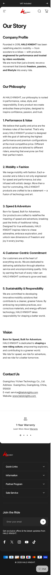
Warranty (34, 429)
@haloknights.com (28, 392)
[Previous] (4, 3)
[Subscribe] (41, 540)
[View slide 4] (30, 435)
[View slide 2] (24, 435)
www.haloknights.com (24, 395)
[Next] (47, 3)
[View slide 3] (27, 435)
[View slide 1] (20, 435)
